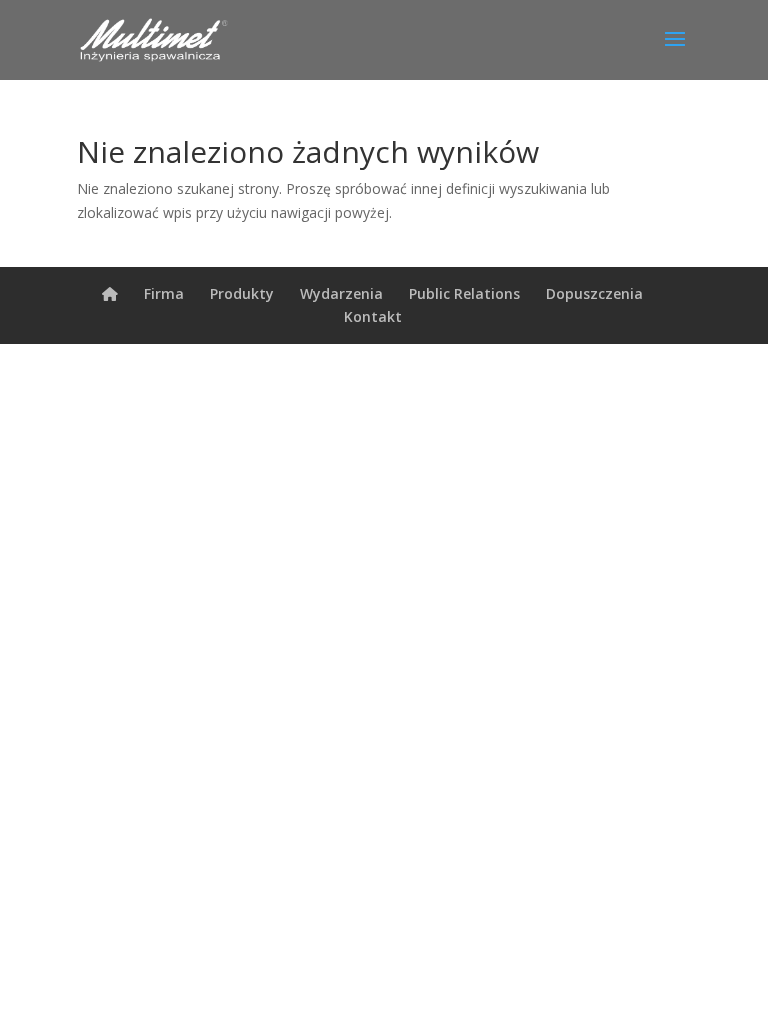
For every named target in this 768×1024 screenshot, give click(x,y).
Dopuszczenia (594, 293)
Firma (164, 293)
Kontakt (373, 316)
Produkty (242, 293)
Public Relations (464, 293)
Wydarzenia (341, 293)
